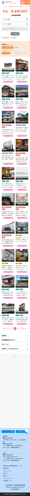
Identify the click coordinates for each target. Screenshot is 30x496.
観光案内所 (6, 468)
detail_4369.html (22, 179)
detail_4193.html (22, 313)
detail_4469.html (22, 152)
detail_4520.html (8, 124)
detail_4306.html (8, 234)
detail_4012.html (22, 97)
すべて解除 (13, 37)
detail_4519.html (22, 206)
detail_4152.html (22, 71)
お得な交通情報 (22, 2)
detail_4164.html (8, 71)
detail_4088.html (8, 97)
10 (22, 328)
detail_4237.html (8, 313)
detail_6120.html (22, 261)
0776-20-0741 (9, 454)
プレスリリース (7, 471)
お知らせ (5, 473)
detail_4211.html (8, 287)
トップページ (4, 6)
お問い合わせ (21, 431)
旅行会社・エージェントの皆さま (16, 6)
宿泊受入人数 (5, 37)
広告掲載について (7, 480)
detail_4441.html (22, 124)
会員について (6, 475)
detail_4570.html (22, 234)
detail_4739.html (8, 206)
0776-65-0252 (9, 438)
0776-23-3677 (9, 443)
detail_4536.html (8, 152)
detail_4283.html (22, 287)
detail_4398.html (8, 179)
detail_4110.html (8, 261)
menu (27, 3)
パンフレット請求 (8, 431)
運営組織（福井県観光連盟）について (13, 465)
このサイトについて (8, 478)
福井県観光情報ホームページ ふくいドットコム (9, 2)
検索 (16, 33)
